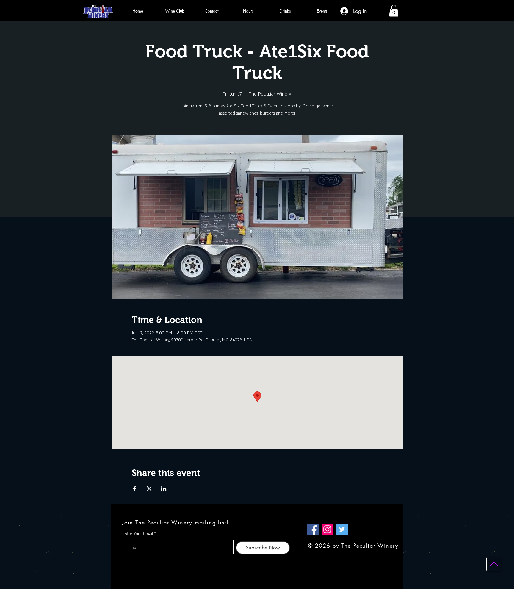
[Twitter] (342, 529)
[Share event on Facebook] (134, 488)
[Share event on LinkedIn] (164, 488)
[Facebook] (313, 529)
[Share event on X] (149, 488)
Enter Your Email (137, 533)
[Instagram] (327, 529)
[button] (394, 10)
